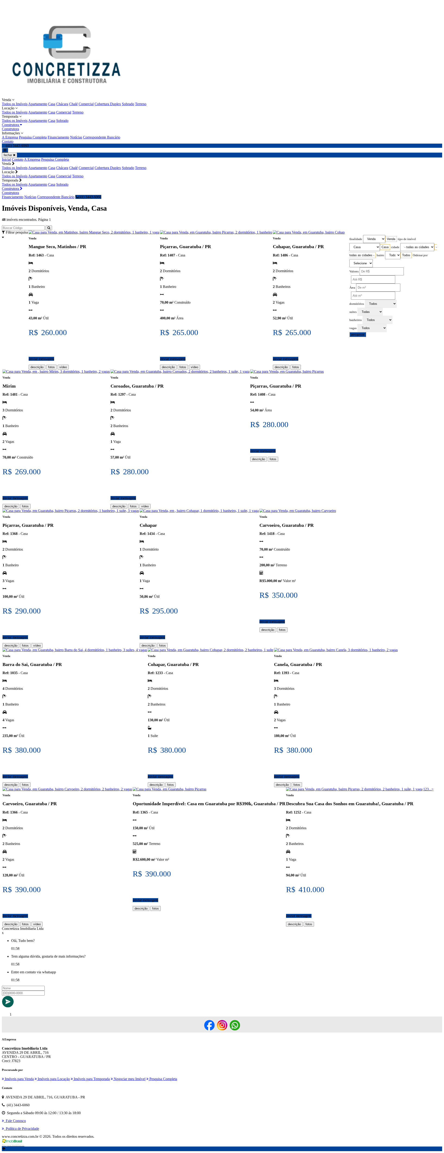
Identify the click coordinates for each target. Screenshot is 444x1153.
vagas (353, 328)
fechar (8, 155)
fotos (51, 367)
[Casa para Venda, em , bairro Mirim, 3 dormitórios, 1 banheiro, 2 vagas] (56, 371)
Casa (51, 104)
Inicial (6, 159)
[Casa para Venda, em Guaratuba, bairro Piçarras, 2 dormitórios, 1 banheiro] (216, 232)
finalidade (355, 239)
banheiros (355, 320)
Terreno (140, 104)
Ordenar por (420, 255)
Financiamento (58, 137)
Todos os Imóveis (15, 104)
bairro (380, 255)
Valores (354, 271)
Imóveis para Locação (53, 1079)
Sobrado (128, 104)
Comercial (86, 104)
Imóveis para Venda (19, 1079)
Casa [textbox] (385, 247)
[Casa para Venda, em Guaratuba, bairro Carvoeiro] (297, 511)
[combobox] (391, 239)
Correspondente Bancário (101, 137)
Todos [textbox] (406, 255)
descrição (37, 367)
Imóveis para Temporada (91, 1079)
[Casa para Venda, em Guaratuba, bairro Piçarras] (287, 371)
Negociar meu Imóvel (129, 1079)
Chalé (73, 104)
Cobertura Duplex (108, 104)
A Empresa (10, 137)
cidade (395, 247)
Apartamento (37, 104)
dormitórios (356, 303)
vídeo (63, 367)
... (430, 789)
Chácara (62, 104)
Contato (7, 141)
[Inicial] (66, 96)
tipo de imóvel (407, 239)
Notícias (76, 137)
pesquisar (357, 334)
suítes (353, 312)
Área (352, 287)
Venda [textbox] (391, 239)
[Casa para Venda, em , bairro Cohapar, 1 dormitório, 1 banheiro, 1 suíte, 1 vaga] (199, 511)
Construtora (11, 125)
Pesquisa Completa (33, 137)
